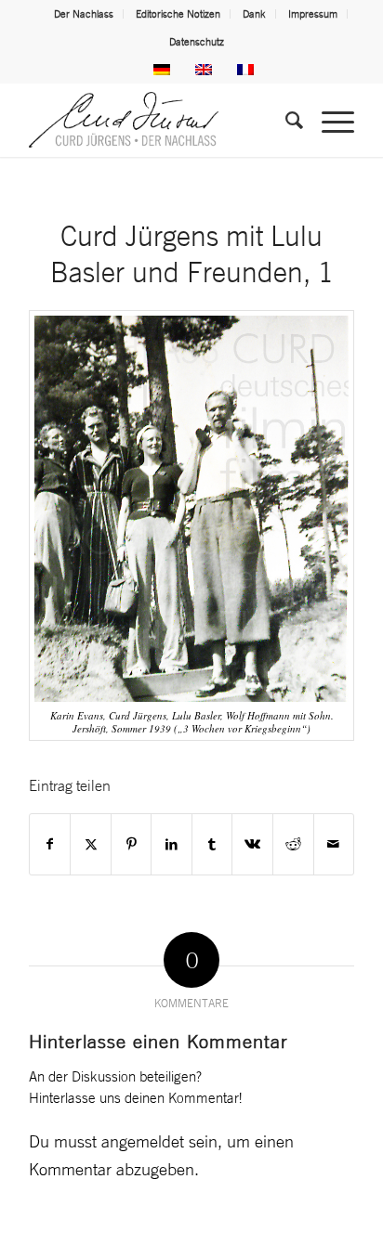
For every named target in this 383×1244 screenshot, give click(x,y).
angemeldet (142, 1141)
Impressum (312, 13)
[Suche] (285, 120)
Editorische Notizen (178, 13)
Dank (254, 13)
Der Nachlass (83, 13)
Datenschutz (196, 41)
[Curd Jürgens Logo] (159, 120)
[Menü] (328, 120)
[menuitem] (84, 14)
